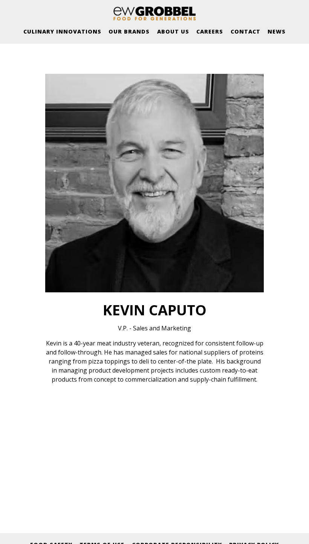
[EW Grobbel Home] (154, 13)
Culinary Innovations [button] (62, 31)
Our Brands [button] (129, 31)
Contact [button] (245, 31)
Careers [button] (209, 31)
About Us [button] (173, 31)
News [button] (277, 31)
